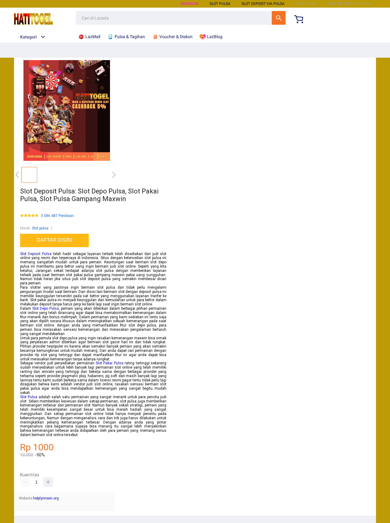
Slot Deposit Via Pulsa (263, 4)
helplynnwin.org (46, 498)
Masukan (189, 4)
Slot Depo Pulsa (45, 308)
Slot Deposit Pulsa (35, 254)
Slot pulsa (40, 228)
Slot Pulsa (28, 397)
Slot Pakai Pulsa (109, 363)
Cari (278, 18)
